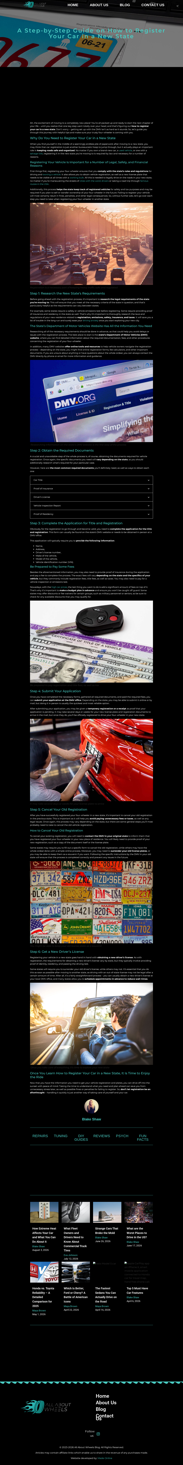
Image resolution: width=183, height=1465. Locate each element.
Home (73, 5)
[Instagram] (98, 1434)
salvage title (36, 153)
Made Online (105, 1458)
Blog (125, 5)
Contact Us (152, 5)
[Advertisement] (91, 98)
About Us (99, 5)
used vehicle (125, 150)
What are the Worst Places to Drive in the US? (137, 1233)
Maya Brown (39, 1310)
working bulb (77, 177)
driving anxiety (90, 320)
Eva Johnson (70, 1255)
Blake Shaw (38, 1246)
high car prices (59, 587)
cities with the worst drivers (94, 181)
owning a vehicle (52, 174)
